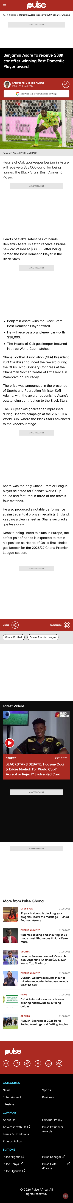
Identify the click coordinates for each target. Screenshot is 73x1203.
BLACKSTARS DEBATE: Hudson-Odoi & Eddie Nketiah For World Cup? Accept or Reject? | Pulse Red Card (35, 769)
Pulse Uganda (12, 1171)
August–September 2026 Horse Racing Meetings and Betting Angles (44, 1022)
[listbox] (36, 786)
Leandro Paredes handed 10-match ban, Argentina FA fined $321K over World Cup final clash (43, 960)
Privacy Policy (12, 1141)
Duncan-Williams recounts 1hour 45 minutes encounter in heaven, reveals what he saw (44, 981)
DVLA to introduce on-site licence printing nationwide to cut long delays (42, 1003)
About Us (9, 1120)
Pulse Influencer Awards (52, 1129)
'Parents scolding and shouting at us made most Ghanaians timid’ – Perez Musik (44, 938)
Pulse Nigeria (11, 1157)
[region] (36, 786)
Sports (12, 14)
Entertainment (30, 930)
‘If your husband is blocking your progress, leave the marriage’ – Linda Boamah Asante (45, 917)
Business (48, 1097)
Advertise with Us (14, 1127)
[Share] (65, 84)
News (24, 994)
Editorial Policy (52, 1120)
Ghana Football (13, 637)
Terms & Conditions (16, 1134)
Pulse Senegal (51, 1157)
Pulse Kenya (11, 1164)
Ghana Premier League (43, 637)
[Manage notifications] (65, 1196)
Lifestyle (27, 908)
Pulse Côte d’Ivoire (49, 1166)
